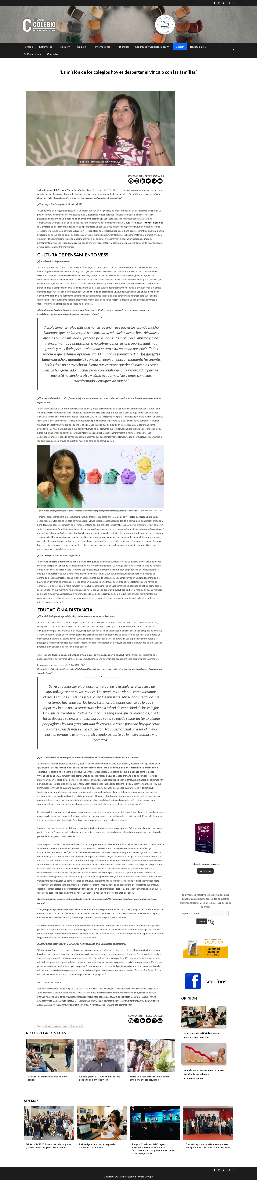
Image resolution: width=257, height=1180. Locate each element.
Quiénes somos (32, 54)
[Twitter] (148, 181)
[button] (205, 981)
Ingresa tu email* (191, 913)
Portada (28, 46)
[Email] (160, 181)
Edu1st (57, 189)
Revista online (198, 46)
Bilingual (124, 46)
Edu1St (66, 1026)
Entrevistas (45, 46)
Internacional (102, 46)
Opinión (81, 46)
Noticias (63, 46)
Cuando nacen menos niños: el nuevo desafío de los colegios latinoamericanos (204, 1073)
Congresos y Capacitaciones (150, 46)
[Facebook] (131, 181)
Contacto (52, 54)
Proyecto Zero (152, 222)
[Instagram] (136, 181)
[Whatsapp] (154, 181)
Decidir (180, 46)
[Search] (234, 50)
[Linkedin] (142, 181)
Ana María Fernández (52, 1026)
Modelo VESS (77, 1026)
